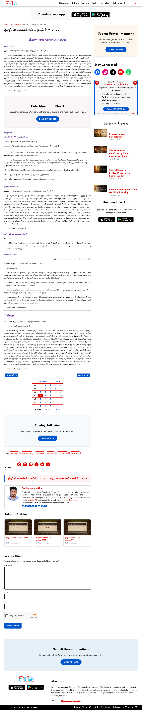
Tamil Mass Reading (16, 24)
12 (45, 406)
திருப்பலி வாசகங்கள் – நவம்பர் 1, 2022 (26, 478)
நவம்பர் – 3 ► (83, 375)
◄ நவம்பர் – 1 (12, 375)
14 (50, 389)
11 (45, 402)
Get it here (132, 113)
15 (50, 392)
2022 (48, 409)
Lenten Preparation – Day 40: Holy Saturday (123, 191)
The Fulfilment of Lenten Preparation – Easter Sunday (120, 173)
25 (55, 402)
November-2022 (27, 453)
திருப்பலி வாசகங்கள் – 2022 (17, 538)
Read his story (75, 500)
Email (6, 602)
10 (45, 399)
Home (6, 24)
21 (55, 389)
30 (61, 396)
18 (50, 402)
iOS (36, 500)
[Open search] (135, 3)
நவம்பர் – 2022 (75, 453)
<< (97, 83)
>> (135, 83)
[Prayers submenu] (90, 3)
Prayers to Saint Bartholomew (117, 135)
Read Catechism (47, 119)
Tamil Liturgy (39, 453)
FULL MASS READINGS (116, 109)
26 (55, 406)
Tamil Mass (50, 453)
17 (50, 399)
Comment (8, 566)
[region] (116, 98)
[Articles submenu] (110, 3)
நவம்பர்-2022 (42, 382)
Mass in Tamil (14, 453)
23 (55, 396)
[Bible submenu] (78, 3)
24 (55, 399)
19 (50, 406)
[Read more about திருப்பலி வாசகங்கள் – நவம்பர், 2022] (77, 534)
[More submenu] (131, 3)
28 (60, 389)
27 (60, 385)
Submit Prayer (115, 49)
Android (31, 500)
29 (61, 392)
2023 (58, 409)
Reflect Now (47, 438)
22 (55, 392)
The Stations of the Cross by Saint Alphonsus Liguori (119, 154)
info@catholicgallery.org (70, 700)
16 (50, 396)
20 (55, 385)
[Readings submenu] (69, 3)
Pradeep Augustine (32, 488)
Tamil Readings (62, 453)
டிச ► (58, 382)
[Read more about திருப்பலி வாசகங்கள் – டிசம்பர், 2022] (47, 534)
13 (50, 385)
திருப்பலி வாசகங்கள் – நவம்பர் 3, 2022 (68, 478)
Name (6, 592)
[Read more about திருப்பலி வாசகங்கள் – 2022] (18, 534)
